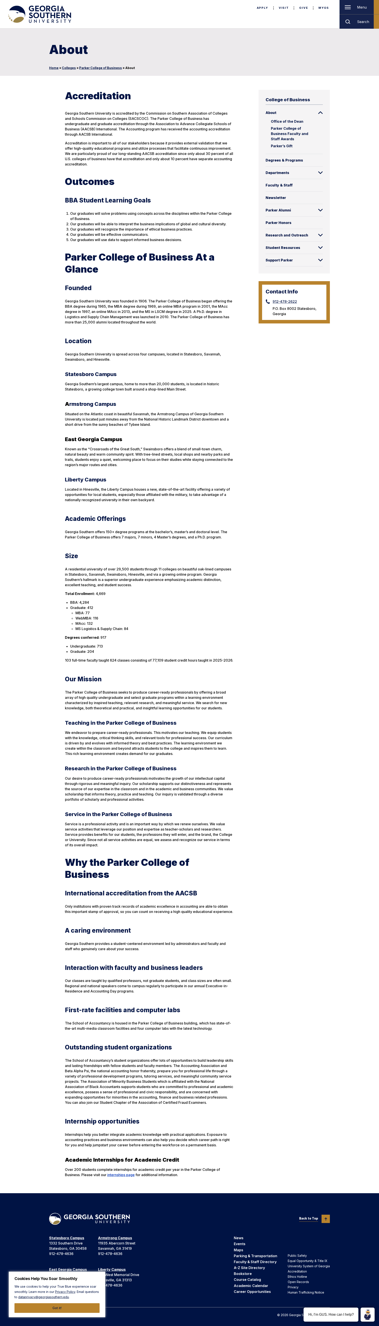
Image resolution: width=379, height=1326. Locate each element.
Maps (238, 1250)
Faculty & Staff (279, 185)
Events (239, 1244)
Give (303, 7)
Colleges (69, 68)
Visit (284, 7)
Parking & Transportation (255, 1256)
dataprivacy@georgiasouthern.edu (43, 1297)
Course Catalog (247, 1279)
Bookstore (243, 1273)
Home (54, 68)
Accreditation (297, 1271)
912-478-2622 (285, 301)
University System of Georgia (309, 1266)
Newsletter (276, 197)
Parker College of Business (100, 68)
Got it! (57, 1308)
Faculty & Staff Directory (255, 1262)
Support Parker (279, 260)
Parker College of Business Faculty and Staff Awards (289, 133)
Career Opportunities (252, 1291)
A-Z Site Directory (249, 1268)
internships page (121, 1175)
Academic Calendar (251, 1285)
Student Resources (283, 247)
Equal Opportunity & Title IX (307, 1261)
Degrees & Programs (284, 160)
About (271, 112)
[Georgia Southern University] (39, 14)
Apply (262, 7)
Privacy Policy (65, 1292)
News (238, 1238)
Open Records (298, 1282)
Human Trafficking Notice (306, 1292)
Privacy (293, 1287)
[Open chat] (368, 1315)
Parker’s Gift (282, 146)
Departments (277, 172)
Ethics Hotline (297, 1276)
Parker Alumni (278, 210)
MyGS (323, 7)
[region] (57, 1294)
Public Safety (297, 1255)
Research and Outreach (287, 235)
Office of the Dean (287, 121)
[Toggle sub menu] (320, 112)
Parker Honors (278, 222)
